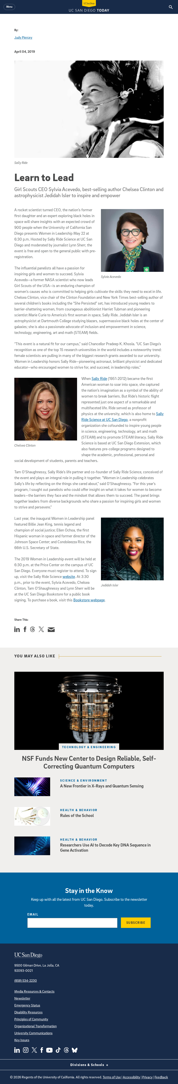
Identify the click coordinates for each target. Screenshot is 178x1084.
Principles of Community (31, 1019)
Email (32, 914)
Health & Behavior (78, 810)
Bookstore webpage (89, 600)
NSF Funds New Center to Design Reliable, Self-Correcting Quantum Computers (89, 762)
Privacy (147, 1077)
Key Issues (21, 1040)
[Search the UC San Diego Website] (171, 7)
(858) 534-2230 (25, 980)
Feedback (161, 1077)
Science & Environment (83, 780)
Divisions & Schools (87, 1065)
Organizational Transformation (35, 1026)
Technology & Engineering (89, 747)
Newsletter (22, 998)
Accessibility (131, 1077)
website (69, 576)
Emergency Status (27, 1005)
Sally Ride (99, 378)
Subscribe (135, 922)
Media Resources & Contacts (34, 991)
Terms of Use (112, 1077)
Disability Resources (28, 1012)
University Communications (33, 1033)
